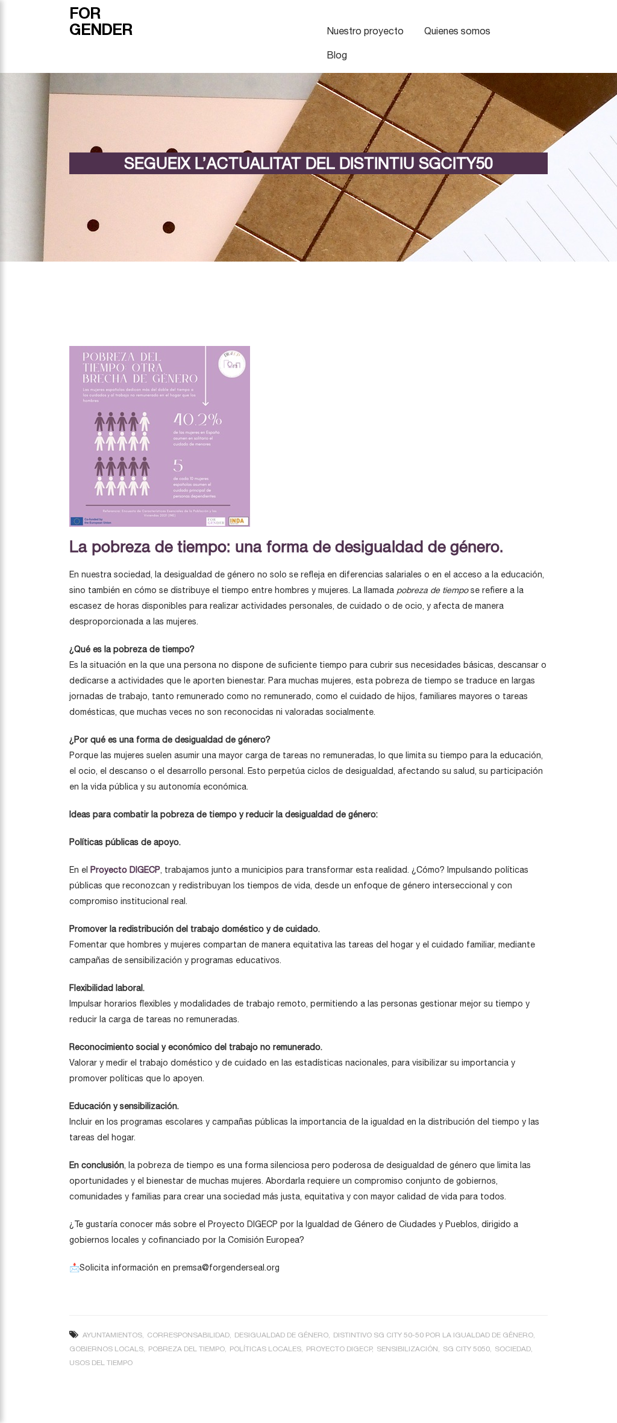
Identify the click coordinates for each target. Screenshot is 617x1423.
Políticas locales (265, 1349)
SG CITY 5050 (466, 1349)
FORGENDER (101, 21)
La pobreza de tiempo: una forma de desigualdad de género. (286, 546)
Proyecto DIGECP (339, 1349)
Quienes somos (457, 30)
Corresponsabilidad (188, 1335)
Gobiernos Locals (106, 1349)
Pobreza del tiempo (186, 1349)
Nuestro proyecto (365, 30)
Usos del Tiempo (101, 1363)
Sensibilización (407, 1349)
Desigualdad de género (281, 1335)
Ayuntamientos (112, 1335)
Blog (337, 54)
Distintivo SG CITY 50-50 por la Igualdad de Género (433, 1335)
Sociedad (513, 1349)
